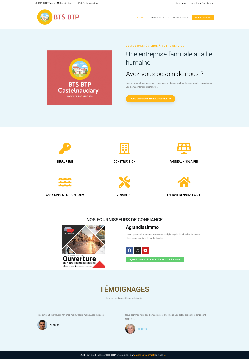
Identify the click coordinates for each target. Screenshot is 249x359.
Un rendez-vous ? (159, 17)
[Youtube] (145, 250)
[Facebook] (129, 250)
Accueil (141, 17)
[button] (150, 98)
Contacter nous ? (203, 17)
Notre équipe (180, 17)
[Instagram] (137, 250)
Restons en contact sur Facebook (194, 3)
